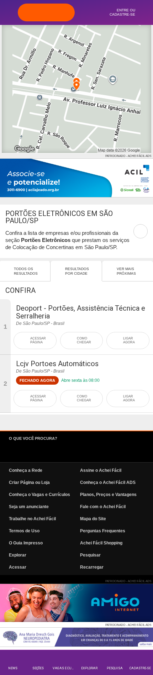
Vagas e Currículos (64, 668)
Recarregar (92, 567)
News (12, 668)
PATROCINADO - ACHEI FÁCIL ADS (128, 156)
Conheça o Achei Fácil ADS (108, 482)
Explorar (89, 668)
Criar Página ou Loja (29, 482)
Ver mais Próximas (126, 271)
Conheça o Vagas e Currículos (39, 494)
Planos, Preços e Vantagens (108, 494)
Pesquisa (115, 668)
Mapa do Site (93, 518)
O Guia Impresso (26, 542)
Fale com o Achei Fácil (103, 506)
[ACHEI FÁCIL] (46, 12)
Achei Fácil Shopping (101, 542)
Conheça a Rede (25, 470)
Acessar (17, 567)
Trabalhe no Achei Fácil (32, 518)
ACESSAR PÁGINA (38, 340)
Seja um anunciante (29, 506)
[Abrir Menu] (9, 12)
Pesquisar (90, 555)
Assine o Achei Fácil (100, 470)
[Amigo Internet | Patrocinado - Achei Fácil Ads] (76, 603)
